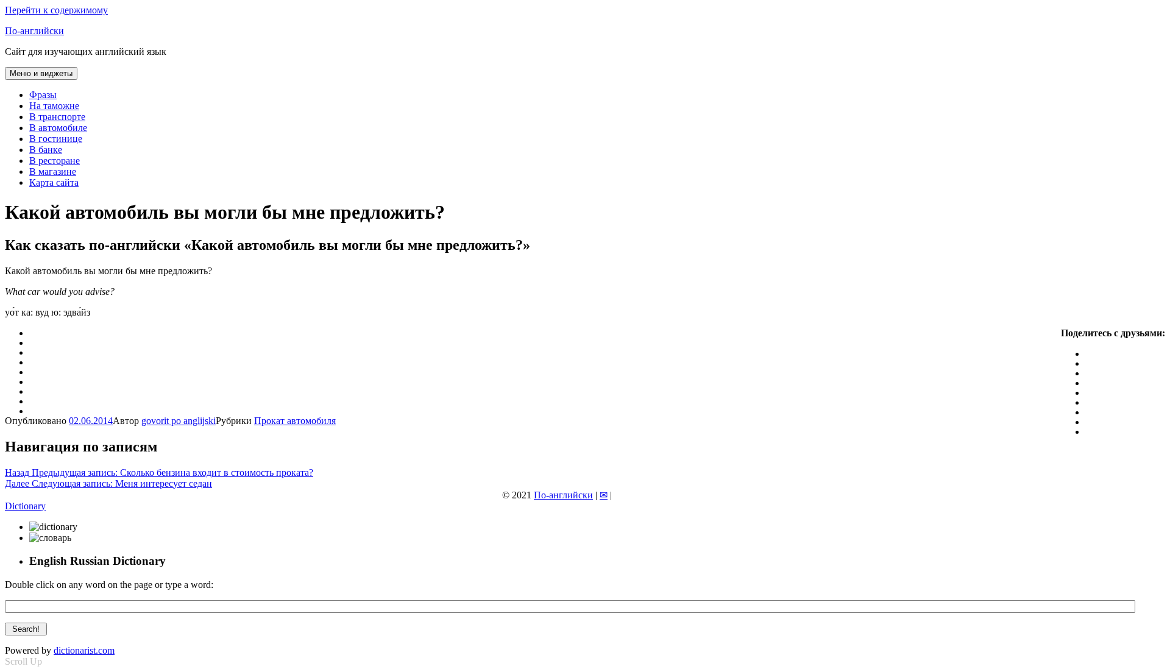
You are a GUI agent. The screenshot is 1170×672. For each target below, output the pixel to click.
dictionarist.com (84, 650)
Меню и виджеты (41, 73)
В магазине (52, 171)
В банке (45, 149)
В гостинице (55, 138)
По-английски (34, 31)
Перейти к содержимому (56, 10)
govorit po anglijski (178, 421)
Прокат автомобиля (295, 421)
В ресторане (54, 160)
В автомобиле (58, 127)
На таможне (54, 106)
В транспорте (57, 116)
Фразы (43, 95)
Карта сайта (54, 182)
